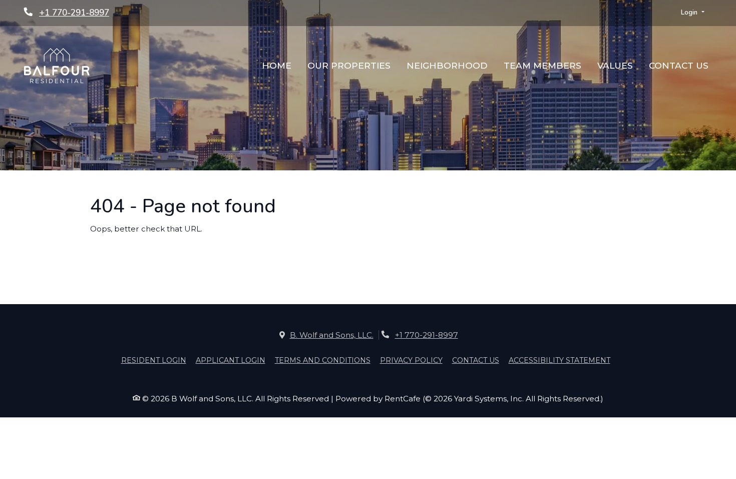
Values (615, 65)
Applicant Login (230, 360)
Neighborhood (447, 65)
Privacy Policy (411, 360)
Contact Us (678, 65)
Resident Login (153, 360)
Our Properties (349, 65)
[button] (692, 13)
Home (276, 65)
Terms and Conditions (323, 360)
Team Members (542, 65)
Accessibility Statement (559, 360)
